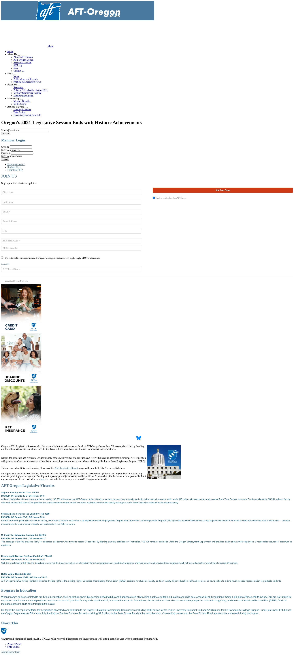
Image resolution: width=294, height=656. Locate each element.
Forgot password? (16, 164)
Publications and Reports (25, 79)
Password (6, 153)
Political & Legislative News (27, 82)
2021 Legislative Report (66, 468)
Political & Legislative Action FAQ (30, 90)
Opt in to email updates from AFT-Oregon (171, 198)
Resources (18, 87)
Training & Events (22, 109)
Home (10, 51)
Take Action (19, 112)
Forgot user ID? (15, 170)
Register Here (14, 167)
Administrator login (10, 652)
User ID (5, 147)
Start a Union (19, 104)
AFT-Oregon (22, 281)
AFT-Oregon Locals (23, 59)
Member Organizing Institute (27, 93)
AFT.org (17, 65)
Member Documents (23, 95)
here (42, 479)
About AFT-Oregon (23, 57)
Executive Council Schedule (27, 115)
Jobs (15, 68)
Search (4, 130)
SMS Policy (13, 646)
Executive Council (22, 62)
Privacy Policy (14, 644)
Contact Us (18, 70)
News (16, 76)
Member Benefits (21, 101)
